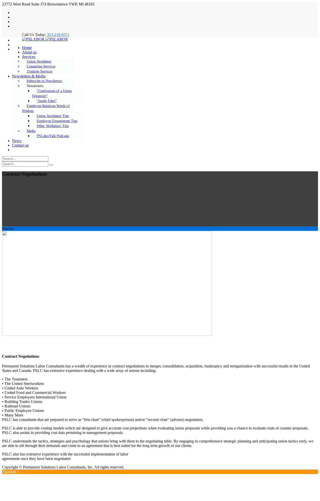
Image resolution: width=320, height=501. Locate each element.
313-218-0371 (58, 35)
